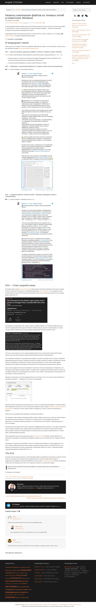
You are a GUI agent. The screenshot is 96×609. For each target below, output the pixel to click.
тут (54, 488)
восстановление (23, 476)
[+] (6, 39)
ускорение (10, 597)
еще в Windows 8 (44, 291)
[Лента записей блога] (75, 16)
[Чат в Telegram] (87, 16)
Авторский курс (69, 567)
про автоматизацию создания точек (28, 48)
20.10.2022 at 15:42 (19, 528)
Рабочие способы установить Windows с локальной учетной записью (79, 25)
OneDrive (14, 570)
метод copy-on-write (38, 436)
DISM (11, 567)
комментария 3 (39, 22)
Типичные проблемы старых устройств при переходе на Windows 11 (45, 498)
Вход (79, 604)
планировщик (18, 589)
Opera (19, 570)
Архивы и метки (47, 604)
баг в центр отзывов (25, 289)
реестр (17, 592)
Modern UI (24, 567)
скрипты (24, 592)
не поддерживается (47, 461)
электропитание (24, 597)
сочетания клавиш (9, 594)
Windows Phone (23, 573)
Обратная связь (73, 604)
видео (29, 578)
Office (10, 570)
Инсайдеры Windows (39, 569)
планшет (25, 589)
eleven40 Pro (27, 604)
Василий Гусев (38, 581)
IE (18, 567)
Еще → (74, 63)
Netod (14, 517)
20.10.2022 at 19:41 (17, 542)
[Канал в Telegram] (82, 16)
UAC (14, 573)
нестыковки (30, 476)
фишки (18, 597)
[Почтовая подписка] (79, 16)
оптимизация (9, 589)
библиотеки (24, 578)
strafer (14, 540)
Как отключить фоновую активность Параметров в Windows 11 (24, 496)
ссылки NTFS (16, 594)
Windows (12, 22)
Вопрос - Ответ (18, 22)
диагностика (23, 581)
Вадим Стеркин (13, 2)
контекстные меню (17, 583)
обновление (25, 586)
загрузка (7, 583)
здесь (34, 488)
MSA (28, 567)
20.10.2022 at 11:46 (17, 518)
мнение (24, 583)
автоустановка (21, 575)
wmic (32, 199)
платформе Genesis (37, 604)
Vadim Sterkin (19, 526)
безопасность (16, 578)
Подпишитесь (15, 506)
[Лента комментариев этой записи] (19, 511)
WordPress (14, 575)
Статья (7, 54)
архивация (7, 578)
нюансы (19, 586)
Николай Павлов (38, 575)
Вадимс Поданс (38, 578)
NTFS (7, 570)
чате (59, 506)
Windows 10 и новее (28, 478)
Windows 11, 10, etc (39, 566)
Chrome (7, 567)
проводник (10, 592)
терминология (21, 594)
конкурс (11, 583)
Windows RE (16, 476)
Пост (8, 69)
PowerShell (26, 570)
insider (10, 476)
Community (37, 572)
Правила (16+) (55, 604)
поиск (29, 589)
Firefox (15, 567)
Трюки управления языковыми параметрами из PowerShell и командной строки (79, 45)
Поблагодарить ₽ (64, 604)
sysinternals (8, 573)
